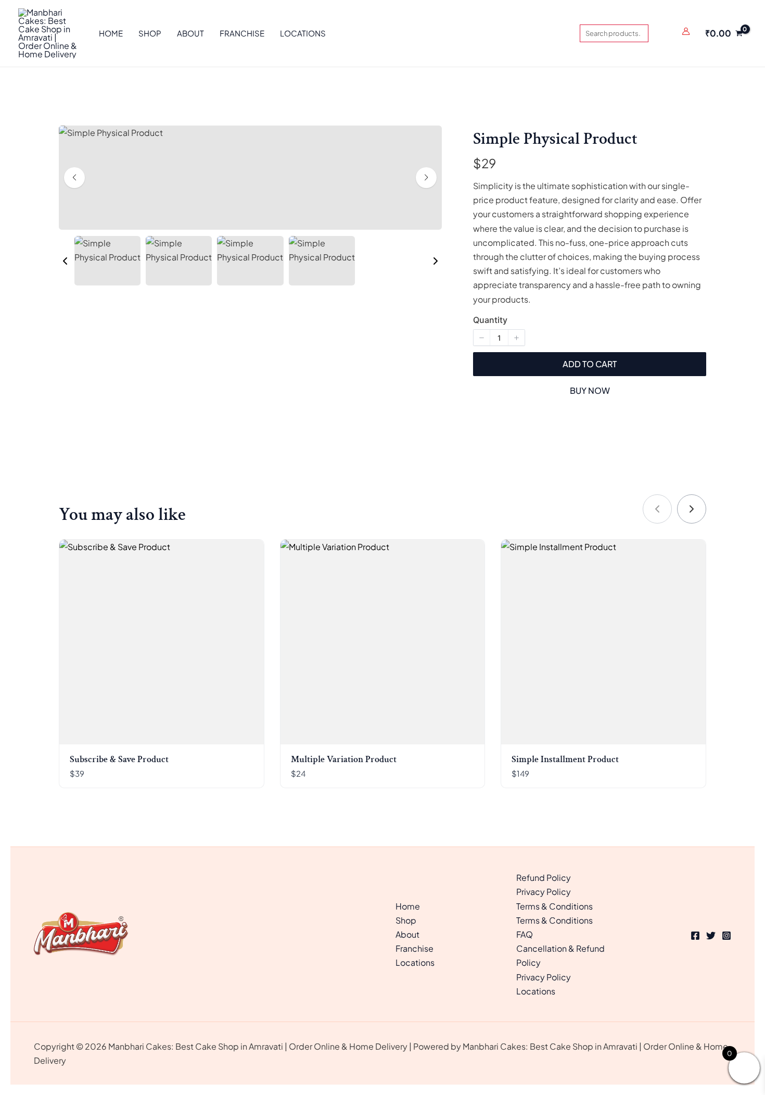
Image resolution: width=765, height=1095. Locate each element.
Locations (415, 962)
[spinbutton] (499, 337)
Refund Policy (543, 877)
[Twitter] (711, 935)
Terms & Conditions (554, 906)
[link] (691, 509)
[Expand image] (148, 140)
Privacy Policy (543, 891)
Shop (406, 920)
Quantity (490, 320)
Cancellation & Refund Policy (560, 955)
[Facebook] (695, 935)
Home (408, 906)
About (407, 934)
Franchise (415, 948)
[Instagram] (726, 935)
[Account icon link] (686, 31)
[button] (65, 260)
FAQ (524, 934)
